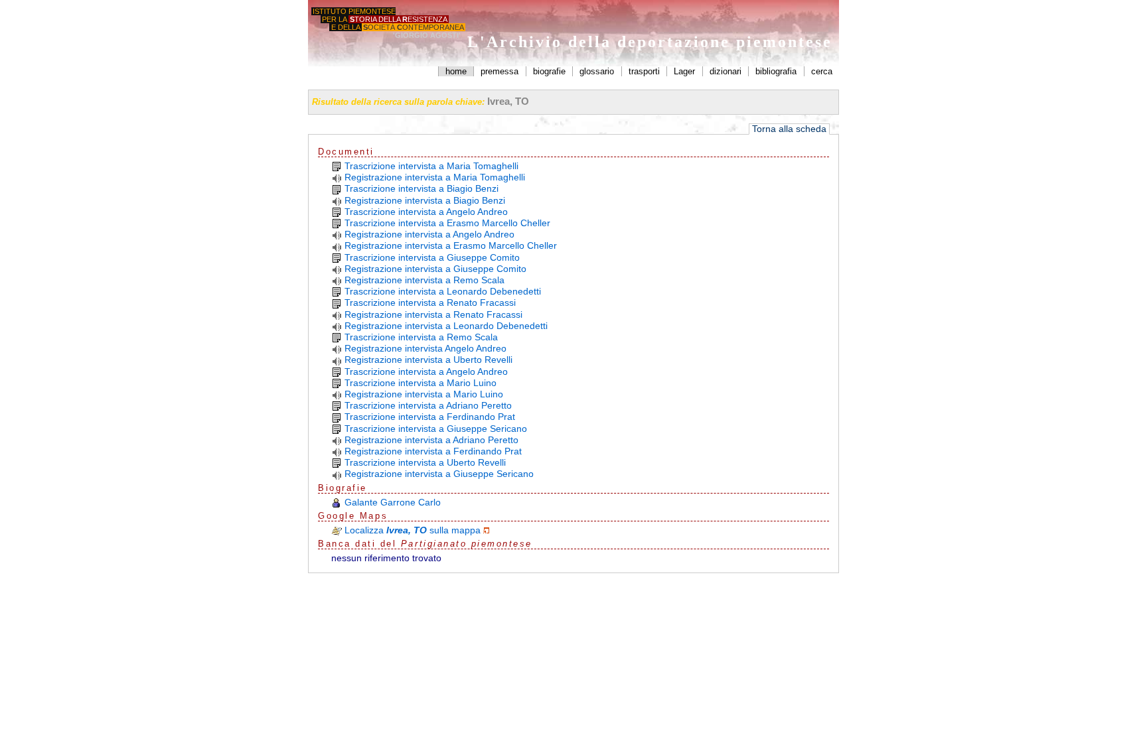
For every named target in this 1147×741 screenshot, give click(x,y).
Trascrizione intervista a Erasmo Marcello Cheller (447, 223)
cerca (821, 71)
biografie (549, 71)
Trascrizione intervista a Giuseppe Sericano (435, 428)
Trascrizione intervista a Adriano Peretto (428, 405)
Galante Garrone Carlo (392, 502)
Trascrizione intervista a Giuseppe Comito (432, 257)
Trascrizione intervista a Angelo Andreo (426, 211)
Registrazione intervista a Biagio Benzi (424, 200)
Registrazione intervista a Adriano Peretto (431, 440)
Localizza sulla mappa (412, 530)
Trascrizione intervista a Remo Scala (421, 337)
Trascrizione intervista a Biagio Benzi (421, 188)
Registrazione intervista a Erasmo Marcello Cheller (450, 245)
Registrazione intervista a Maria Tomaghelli (434, 177)
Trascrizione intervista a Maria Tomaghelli (431, 166)
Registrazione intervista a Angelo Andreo (429, 234)
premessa (499, 71)
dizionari (725, 71)
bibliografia (776, 71)
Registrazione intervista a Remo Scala (424, 280)
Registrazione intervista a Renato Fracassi (433, 314)
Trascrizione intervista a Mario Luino (420, 382)
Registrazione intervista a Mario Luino (423, 394)
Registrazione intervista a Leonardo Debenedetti (446, 325)
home (456, 71)
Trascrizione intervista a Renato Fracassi (430, 302)
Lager (684, 71)
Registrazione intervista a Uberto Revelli (428, 359)
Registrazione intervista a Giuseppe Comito (435, 268)
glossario (596, 71)
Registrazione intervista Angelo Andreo (425, 348)
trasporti (644, 71)
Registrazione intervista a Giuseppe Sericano (439, 473)
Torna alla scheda (789, 129)
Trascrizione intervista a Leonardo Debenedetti (442, 291)
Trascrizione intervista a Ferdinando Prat (429, 416)
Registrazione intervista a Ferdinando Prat (433, 451)
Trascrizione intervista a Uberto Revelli (425, 462)
